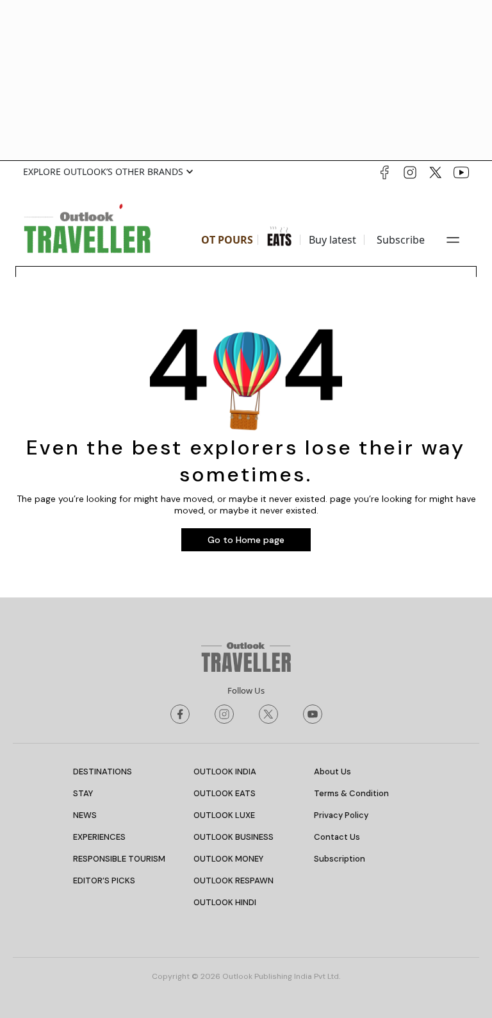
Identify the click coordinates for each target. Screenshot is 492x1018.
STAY (83, 793)
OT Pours (227, 240)
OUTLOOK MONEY (228, 858)
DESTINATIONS (102, 771)
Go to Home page (246, 540)
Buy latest (332, 240)
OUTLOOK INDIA (224, 771)
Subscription (339, 858)
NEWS (85, 815)
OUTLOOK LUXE (224, 815)
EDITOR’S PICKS (104, 880)
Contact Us (337, 836)
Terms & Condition (351, 793)
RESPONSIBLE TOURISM (119, 858)
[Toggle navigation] (453, 240)
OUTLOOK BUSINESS (233, 836)
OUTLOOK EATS (224, 793)
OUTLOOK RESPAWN (233, 880)
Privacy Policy (341, 815)
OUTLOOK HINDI (224, 902)
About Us (332, 771)
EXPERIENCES (99, 836)
